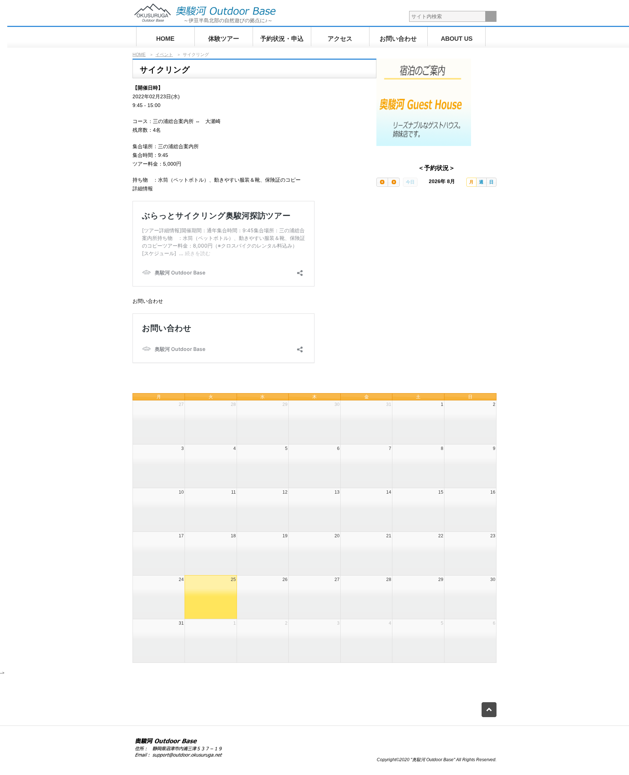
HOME (165, 38)
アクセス (340, 38)
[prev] (382, 182)
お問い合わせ (398, 38)
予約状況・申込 (282, 38)
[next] (393, 182)
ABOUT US (456, 38)
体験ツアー (223, 38)
